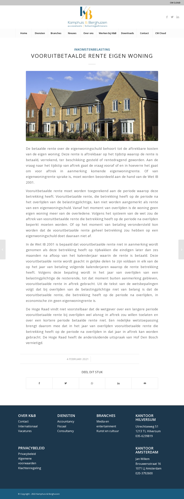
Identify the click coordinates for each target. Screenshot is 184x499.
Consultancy (65, 431)
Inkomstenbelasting (92, 49)
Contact (23, 421)
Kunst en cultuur (107, 431)
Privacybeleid (27, 454)
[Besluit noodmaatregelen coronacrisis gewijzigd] (3, 249)
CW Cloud (175, 2)
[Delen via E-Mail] (145, 383)
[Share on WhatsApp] (92, 383)
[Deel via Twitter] (66, 383)
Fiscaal (61, 426)
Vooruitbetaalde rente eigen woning (92, 55)
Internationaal (28, 426)
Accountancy (65, 421)
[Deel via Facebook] (39, 383)
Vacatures (25, 431)
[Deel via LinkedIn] (118, 383)
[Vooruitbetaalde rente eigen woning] (92, 106)
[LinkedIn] (177, 17)
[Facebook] (167, 17)
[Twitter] (172, 17)
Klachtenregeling (29, 468)
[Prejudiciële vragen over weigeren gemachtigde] (181, 249)
